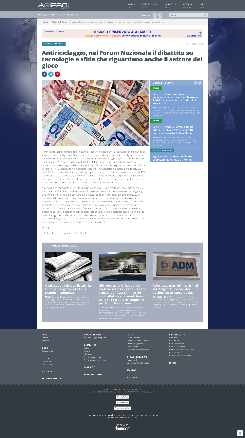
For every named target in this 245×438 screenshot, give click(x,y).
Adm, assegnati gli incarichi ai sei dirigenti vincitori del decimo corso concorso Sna (175, 289)
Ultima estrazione (134, 337)
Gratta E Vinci (47, 361)
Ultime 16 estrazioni (177, 346)
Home (130, 5)
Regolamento (47, 351)
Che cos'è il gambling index (95, 337)
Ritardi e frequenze (135, 343)
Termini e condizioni (122, 408)
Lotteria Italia (47, 364)
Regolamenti (132, 360)
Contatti (170, 5)
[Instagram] (159, 15)
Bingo (45, 348)
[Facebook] (154, 19)
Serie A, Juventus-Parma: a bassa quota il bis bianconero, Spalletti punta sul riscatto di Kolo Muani (173, 130)
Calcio (86, 348)
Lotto (130, 334)
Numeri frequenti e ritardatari (181, 349)
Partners (187, 5)
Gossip (87, 351)
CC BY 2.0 (81, 233)
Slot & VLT (89, 367)
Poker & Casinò (49, 371)
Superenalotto (177, 334)
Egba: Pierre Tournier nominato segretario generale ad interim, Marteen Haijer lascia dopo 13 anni (174, 159)
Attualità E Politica (60, 22)
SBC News (131, 370)
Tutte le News (149, 5)
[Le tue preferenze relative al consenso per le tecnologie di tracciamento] (240, 433)
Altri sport (88, 354)
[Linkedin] (154, 15)
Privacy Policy (122, 397)
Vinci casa (173, 337)
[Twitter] (159, 19)
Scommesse (90, 345)
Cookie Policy (122, 402)
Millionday (132, 377)
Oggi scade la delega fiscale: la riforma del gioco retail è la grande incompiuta (68, 289)
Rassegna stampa (93, 374)
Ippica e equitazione (137, 357)
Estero (172, 363)
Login (202, 5)
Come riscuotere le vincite (95, 360)
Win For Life (174, 340)
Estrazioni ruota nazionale (138, 340)
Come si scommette (92, 357)
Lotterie (46, 358)
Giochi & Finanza (92, 334)
